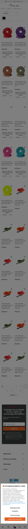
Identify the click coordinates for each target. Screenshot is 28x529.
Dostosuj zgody (15, 515)
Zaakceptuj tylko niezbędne (15, 509)
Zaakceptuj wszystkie (15, 519)
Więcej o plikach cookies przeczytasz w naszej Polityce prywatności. (14, 503)
